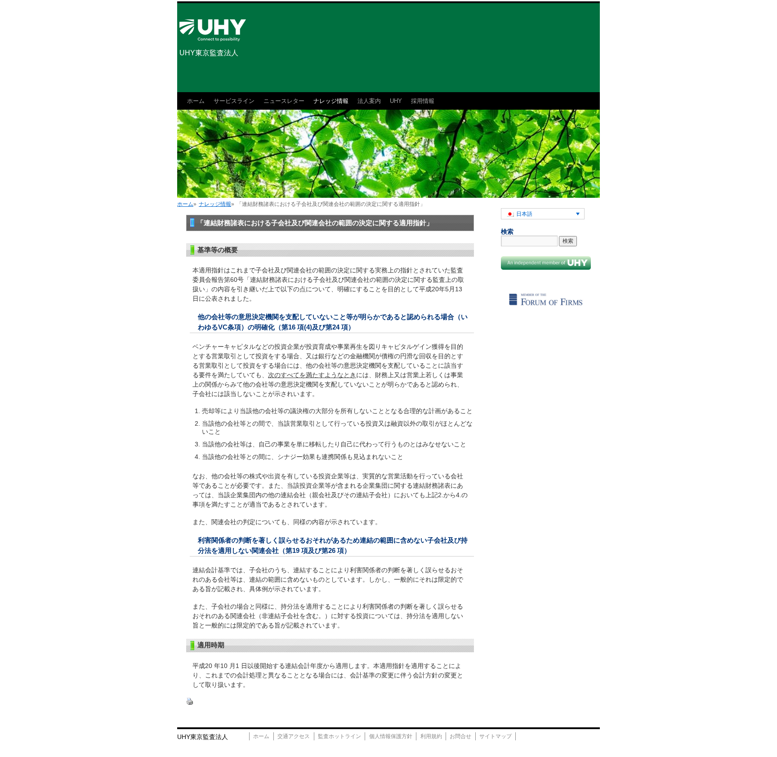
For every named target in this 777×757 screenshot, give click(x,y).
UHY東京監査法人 (208, 53)
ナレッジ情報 (330, 101)
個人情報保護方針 (390, 736)
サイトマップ (495, 736)
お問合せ (460, 736)
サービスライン (234, 101)
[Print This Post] (189, 703)
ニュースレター (283, 101)
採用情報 (422, 101)
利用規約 (431, 736)
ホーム (196, 101)
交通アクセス (293, 736)
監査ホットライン (339, 736)
